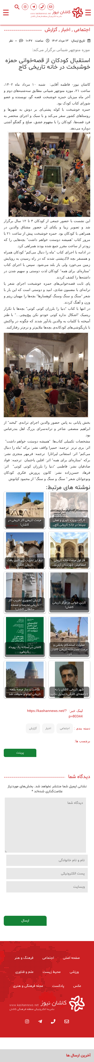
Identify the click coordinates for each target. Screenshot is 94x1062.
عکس (77, 986)
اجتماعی (65, 728)
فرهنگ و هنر (24, 958)
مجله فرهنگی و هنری (28, 986)
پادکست (58, 986)
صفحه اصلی (71, 958)
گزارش (33, 728)
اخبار (48, 728)
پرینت (20, 753)
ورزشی (74, 972)
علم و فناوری (24, 972)
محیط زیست (52, 972)
